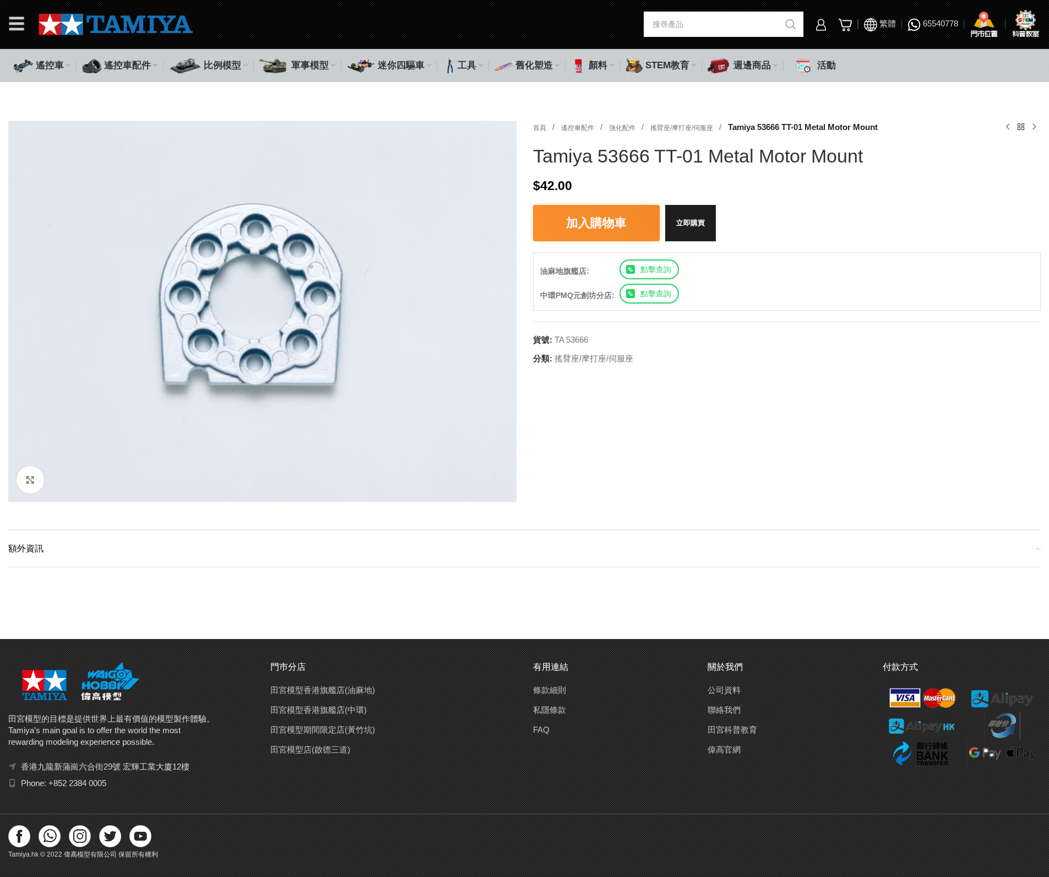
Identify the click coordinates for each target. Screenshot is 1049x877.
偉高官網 (724, 749)
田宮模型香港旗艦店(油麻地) (322, 690)
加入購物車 (596, 223)
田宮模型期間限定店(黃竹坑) (322, 729)
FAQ (541, 729)
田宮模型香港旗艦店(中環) (318, 709)
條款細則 (549, 690)
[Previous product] (1007, 127)
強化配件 (623, 128)
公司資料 (724, 690)
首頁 (540, 128)
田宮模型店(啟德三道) (310, 749)
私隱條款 (549, 709)
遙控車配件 (578, 128)
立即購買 (690, 223)
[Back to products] (1021, 127)
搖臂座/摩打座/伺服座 (682, 128)
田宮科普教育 (732, 729)
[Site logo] (116, 23)
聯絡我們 (724, 709)
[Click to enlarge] (30, 480)
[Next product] (1034, 127)
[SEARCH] (790, 24)
